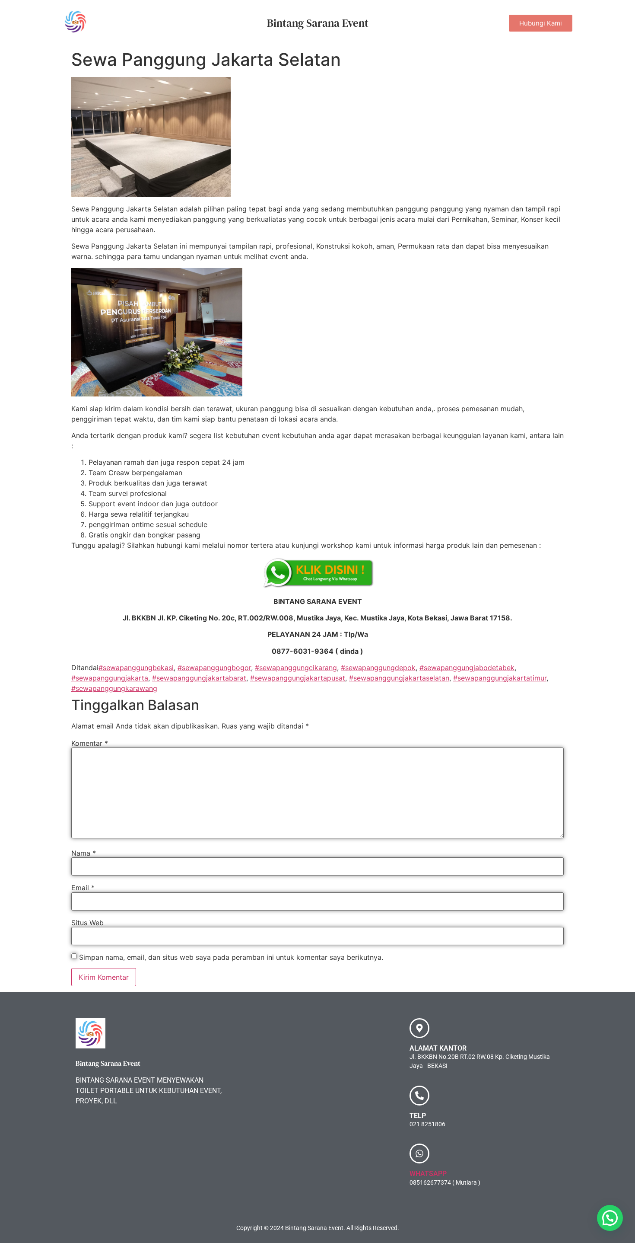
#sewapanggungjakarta (109, 678)
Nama (83, 853)
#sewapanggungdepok (378, 667)
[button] (610, 1218)
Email (83, 887)
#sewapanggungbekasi (136, 667)
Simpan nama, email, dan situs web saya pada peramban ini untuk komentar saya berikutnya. (231, 957)
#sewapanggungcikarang (296, 667)
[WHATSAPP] (419, 1153)
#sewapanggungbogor (214, 667)
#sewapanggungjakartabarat (199, 678)
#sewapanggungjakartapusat (297, 678)
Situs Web (87, 922)
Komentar (89, 743)
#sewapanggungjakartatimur (499, 678)
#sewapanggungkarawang (114, 688)
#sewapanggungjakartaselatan (399, 678)
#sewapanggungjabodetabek (466, 667)
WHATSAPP (428, 1174)
